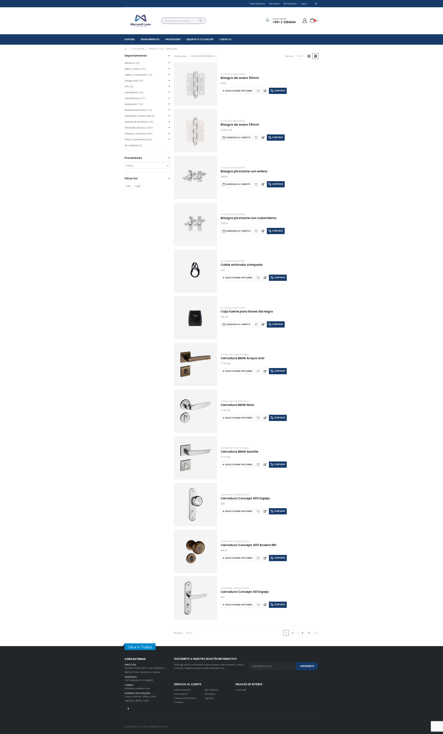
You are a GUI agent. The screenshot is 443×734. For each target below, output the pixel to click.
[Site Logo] (141, 21)
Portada (130, 39)
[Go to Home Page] (126, 49)
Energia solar (131, 80)
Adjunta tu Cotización (200, 39)
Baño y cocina (132, 68)
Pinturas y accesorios (136, 133)
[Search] (201, 21)
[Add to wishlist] (258, 91)
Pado (138, 186)
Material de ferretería (136, 121)
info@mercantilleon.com (137, 688)
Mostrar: (289, 56)
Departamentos (150, 39)
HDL (128, 186)
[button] (309, 56)
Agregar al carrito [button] (238, 137)
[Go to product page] (195, 84)
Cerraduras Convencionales (235, 354)
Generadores (131, 92)
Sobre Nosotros (257, 3)
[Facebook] (316, 3)
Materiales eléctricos (136, 127)
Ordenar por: (181, 56)
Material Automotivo (136, 110)
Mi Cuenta (274, 3)
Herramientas (132, 98)
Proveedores (173, 39)
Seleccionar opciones (238, 90)
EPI (126, 86)
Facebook (128, 709)
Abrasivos (130, 63)
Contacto (225, 39)
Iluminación (131, 104)
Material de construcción (138, 115)
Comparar (279, 90)
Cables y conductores (136, 74)
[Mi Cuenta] (305, 20)
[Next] (315, 633)
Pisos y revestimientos (137, 139)
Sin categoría (132, 145)
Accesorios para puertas (233, 74)
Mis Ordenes (211, 689)
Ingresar (209, 698)
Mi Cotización (290, 3)
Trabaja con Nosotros (185, 698)
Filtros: (130, 165)
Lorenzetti (241, 689)
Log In (304, 3)
